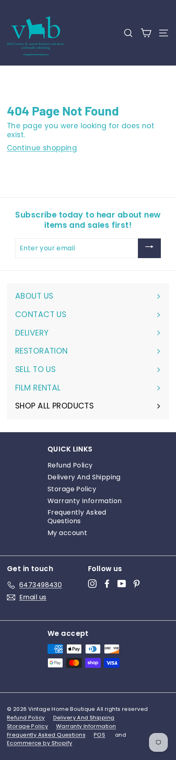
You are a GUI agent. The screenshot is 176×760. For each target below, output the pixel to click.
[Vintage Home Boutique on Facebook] (107, 583)
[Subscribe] (149, 248)
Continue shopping (42, 148)
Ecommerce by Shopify (39, 743)
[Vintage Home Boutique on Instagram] (92, 583)
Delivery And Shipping (84, 477)
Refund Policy (70, 465)
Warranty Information (84, 501)
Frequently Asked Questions (76, 517)
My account (67, 533)
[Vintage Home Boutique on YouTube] (121, 583)
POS (99, 735)
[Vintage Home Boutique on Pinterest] (136, 583)
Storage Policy (71, 489)
